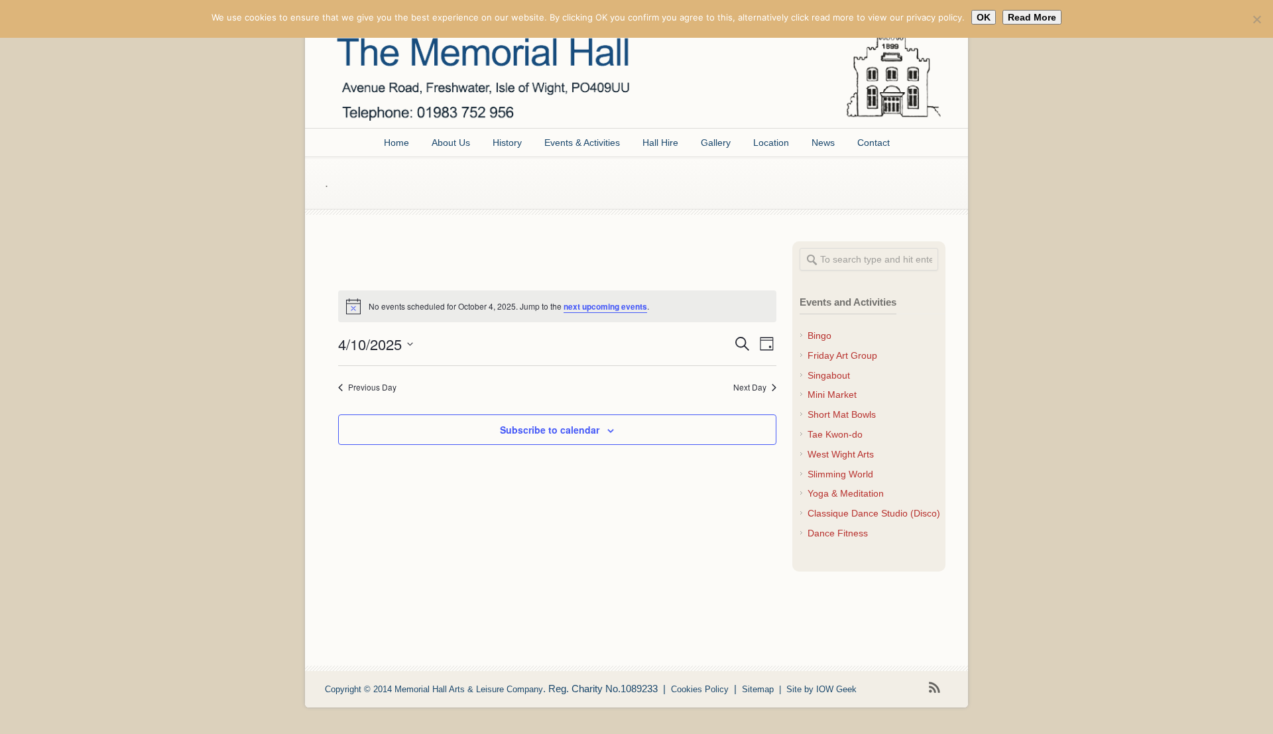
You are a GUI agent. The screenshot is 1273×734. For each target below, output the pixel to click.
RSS (935, 687)
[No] (1256, 19)
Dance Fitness (838, 533)
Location (771, 142)
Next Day (749, 387)
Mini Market (832, 394)
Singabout (829, 375)
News (823, 142)
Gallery (716, 142)
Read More (1032, 17)
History (507, 142)
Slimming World (840, 474)
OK (984, 17)
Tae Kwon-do (835, 434)
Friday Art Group (842, 355)
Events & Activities (582, 142)
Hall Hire (660, 142)
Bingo (819, 335)
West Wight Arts (841, 454)
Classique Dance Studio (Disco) (874, 513)
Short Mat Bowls (842, 414)
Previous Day (372, 387)
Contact (873, 142)
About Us (451, 142)
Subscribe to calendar (549, 429)
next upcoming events (605, 306)
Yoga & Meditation (846, 493)
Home (396, 142)
